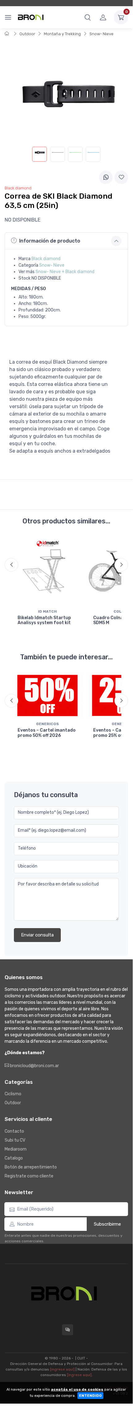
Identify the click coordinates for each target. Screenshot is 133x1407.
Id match (47, 611)
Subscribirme (107, 1224)
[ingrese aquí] (62, 1369)
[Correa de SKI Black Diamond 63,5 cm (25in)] (39, 154)
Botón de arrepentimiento (31, 1167)
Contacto (14, 1131)
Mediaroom (16, 1149)
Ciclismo (13, 1093)
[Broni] (31, 17)
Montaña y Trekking (62, 34)
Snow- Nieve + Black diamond (64, 271)
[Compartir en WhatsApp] (106, 177)
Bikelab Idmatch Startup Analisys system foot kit (44, 620)
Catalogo (14, 1158)
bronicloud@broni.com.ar (34, 1065)
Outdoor (27, 34)
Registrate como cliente (29, 1176)
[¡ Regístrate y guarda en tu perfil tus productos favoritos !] (121, 177)
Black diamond (45, 258)
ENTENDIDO (90, 1395)
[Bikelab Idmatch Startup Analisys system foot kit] (47, 571)
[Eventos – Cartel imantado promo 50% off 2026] (47, 695)
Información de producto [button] (49, 241)
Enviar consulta (37, 935)
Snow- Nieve (101, 34)
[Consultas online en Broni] (67, 1329)
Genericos (47, 724)
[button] (88, 17)
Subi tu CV (15, 1140)
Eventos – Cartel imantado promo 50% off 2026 (47, 733)
